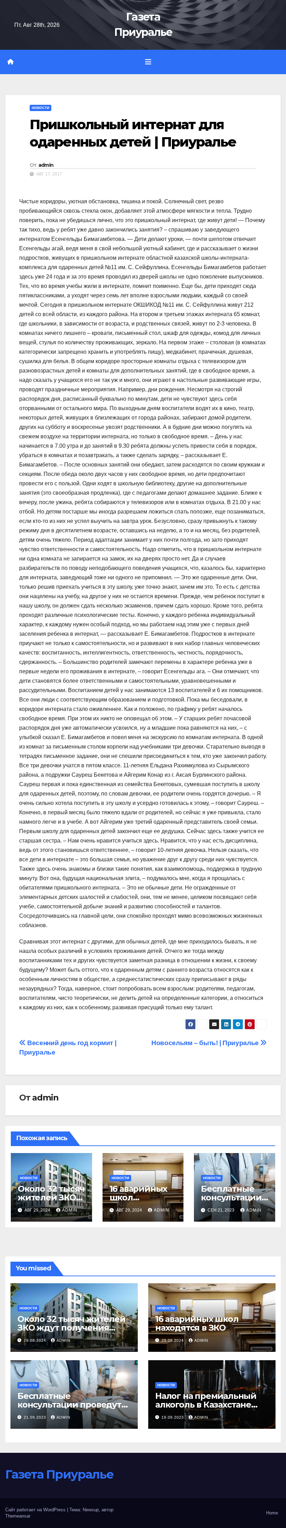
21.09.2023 (35, 1417)
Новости (40, 108)
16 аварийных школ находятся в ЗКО (197, 1323)
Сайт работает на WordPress (36, 1509)
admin (46, 165)
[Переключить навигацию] (148, 62)
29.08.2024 (35, 1340)
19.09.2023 (173, 1417)
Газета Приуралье (59, 1474)
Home (272, 1512)
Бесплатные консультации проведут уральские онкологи (69, 1404)
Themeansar (17, 1516)
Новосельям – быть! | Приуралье (205, 1043)
